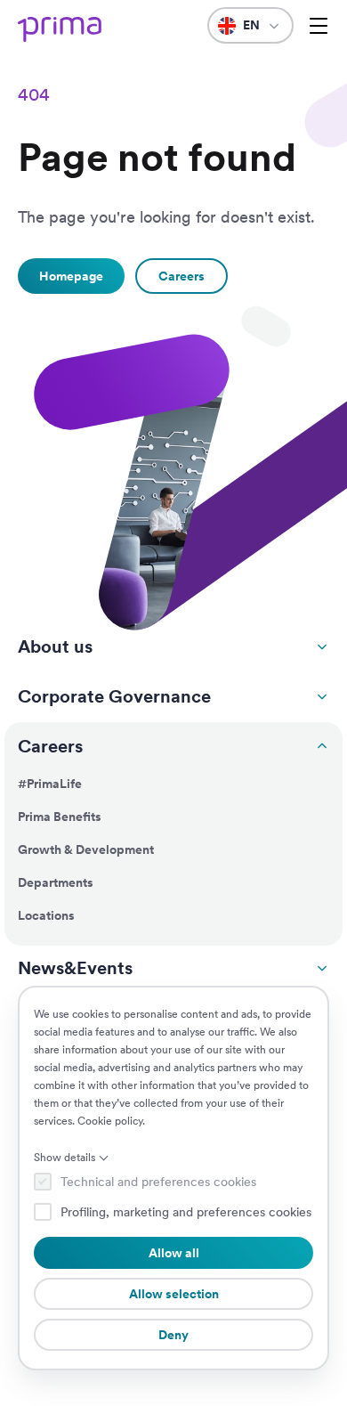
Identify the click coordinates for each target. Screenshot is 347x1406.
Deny (173, 1335)
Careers (50, 746)
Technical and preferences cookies (158, 1181)
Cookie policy (109, 1121)
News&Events (75, 968)
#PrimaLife (50, 783)
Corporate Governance (114, 696)
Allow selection (174, 1294)
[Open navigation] (318, 26)
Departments (55, 882)
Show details (64, 1157)
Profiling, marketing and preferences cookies (186, 1212)
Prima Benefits (59, 816)
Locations (46, 915)
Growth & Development (86, 849)
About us (55, 646)
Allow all (174, 1253)
